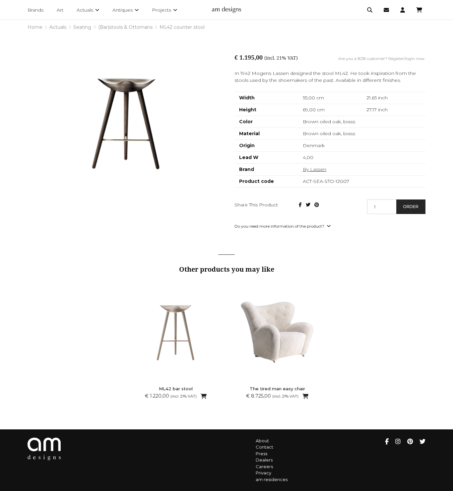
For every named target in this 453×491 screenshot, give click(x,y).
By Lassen (314, 169)
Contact (264, 447)
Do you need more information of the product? (279, 226)
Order (411, 206)
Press (261, 453)
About (262, 440)
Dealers (264, 460)
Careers (264, 466)
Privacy (263, 472)
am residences (272, 479)
